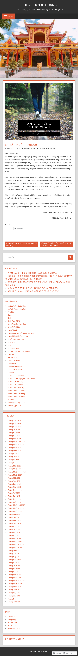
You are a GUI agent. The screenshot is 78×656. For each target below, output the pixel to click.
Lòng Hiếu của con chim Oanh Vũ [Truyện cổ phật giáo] (21, 244)
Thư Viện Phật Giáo (15, 366)
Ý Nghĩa (11, 312)
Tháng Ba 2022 (14, 568)
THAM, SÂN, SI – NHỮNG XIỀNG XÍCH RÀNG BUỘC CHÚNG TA (32, 273)
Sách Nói (11, 342)
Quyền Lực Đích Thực (16, 339)
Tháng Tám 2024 (14, 481)
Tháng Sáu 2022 (14, 559)
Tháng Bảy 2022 (14, 556)
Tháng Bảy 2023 (14, 520)
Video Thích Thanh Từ (16, 396)
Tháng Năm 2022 (15, 562)
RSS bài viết (12, 623)
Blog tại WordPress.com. (39, 652)
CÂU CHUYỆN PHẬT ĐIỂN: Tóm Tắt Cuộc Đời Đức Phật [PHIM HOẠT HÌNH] (55, 244)
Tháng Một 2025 (14, 466)
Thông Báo (12, 363)
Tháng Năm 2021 (15, 599)
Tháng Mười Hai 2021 (16, 577)
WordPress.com (14, 629)
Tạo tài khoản (13, 616)
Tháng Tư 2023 (14, 529)
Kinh (9, 318)
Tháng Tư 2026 (14, 429)
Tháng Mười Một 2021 (17, 580)
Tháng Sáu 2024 (14, 487)
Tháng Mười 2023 (15, 511)
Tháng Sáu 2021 (14, 596)
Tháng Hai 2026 (14, 435)
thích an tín (12, 357)
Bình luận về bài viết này (47, 148)
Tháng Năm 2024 (15, 490)
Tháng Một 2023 (14, 538)
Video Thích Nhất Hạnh (17, 387)
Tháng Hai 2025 (14, 463)
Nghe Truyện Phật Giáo (17, 324)
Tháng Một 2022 (14, 574)
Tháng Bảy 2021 (14, 593)
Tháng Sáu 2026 (14, 423)
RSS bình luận (13, 626)
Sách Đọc (11, 345)
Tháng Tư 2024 (14, 493)
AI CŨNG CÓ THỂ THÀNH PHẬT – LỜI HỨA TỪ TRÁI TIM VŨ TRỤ (33, 288)
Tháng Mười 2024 (15, 475)
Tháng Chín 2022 (14, 550)
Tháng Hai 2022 (14, 571)
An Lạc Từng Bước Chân (27, 148)
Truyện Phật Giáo (15, 369)
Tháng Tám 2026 (14, 420)
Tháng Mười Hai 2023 (16, 505)
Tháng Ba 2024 (14, 496)
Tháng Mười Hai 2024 (16, 469)
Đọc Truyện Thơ (14, 406)
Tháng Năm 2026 (15, 426)
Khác (9, 315)
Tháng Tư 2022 (14, 565)
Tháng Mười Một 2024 (17, 472)
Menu (10, 16)
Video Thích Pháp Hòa (16, 390)
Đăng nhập (12, 620)
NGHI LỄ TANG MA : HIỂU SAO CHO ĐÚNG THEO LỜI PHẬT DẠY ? (33, 291)
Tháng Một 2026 (14, 438)
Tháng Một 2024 (14, 502)
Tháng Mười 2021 (15, 584)
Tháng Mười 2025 (15, 447)
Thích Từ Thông (14, 360)
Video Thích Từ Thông (16, 393)
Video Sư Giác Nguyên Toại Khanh (21, 378)
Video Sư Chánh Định (16, 375)
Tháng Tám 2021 (14, 590)
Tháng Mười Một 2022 (17, 544)
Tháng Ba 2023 (14, 532)
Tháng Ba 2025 (14, 460)
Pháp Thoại (12, 330)
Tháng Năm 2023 (15, 526)
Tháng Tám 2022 (14, 553)
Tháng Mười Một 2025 (17, 444)
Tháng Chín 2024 (14, 478)
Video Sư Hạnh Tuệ (15, 381)
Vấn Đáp (11, 372)
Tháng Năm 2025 (15, 454)
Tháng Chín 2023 (14, 514)
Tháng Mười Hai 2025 (16, 441)
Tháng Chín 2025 (14, 451)
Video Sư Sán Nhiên (15, 384)
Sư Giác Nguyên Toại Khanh (19, 351)
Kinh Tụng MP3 (14, 321)
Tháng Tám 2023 (14, 517)
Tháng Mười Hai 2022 (16, 541)
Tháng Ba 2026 (14, 432)
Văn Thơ (11, 399)
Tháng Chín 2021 (14, 587)
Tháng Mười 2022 (15, 547)
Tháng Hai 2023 (14, 535)
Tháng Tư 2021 (14, 602)
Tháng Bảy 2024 (14, 484)
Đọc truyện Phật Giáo (16, 402)
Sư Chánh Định (13, 348)
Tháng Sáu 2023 (14, 523)
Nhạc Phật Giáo (14, 327)
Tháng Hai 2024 (14, 499)
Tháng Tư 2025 (14, 457)
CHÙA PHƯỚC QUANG (39, 5)
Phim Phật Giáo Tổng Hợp (18, 336)
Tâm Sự (11, 354)
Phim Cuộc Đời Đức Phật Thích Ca (21, 333)
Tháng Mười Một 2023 (17, 508)
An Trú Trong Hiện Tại (17, 309)
